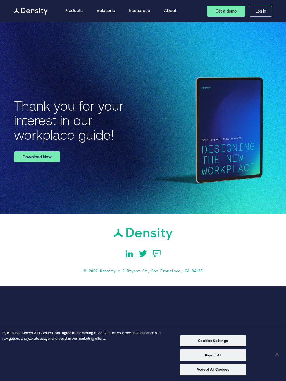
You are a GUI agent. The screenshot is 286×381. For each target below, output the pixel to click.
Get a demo (226, 11)
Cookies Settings (213, 340)
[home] (31, 11)
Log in (261, 11)
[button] (74, 11)
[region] (143, 354)
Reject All (213, 355)
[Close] (277, 354)
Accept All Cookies (213, 369)
